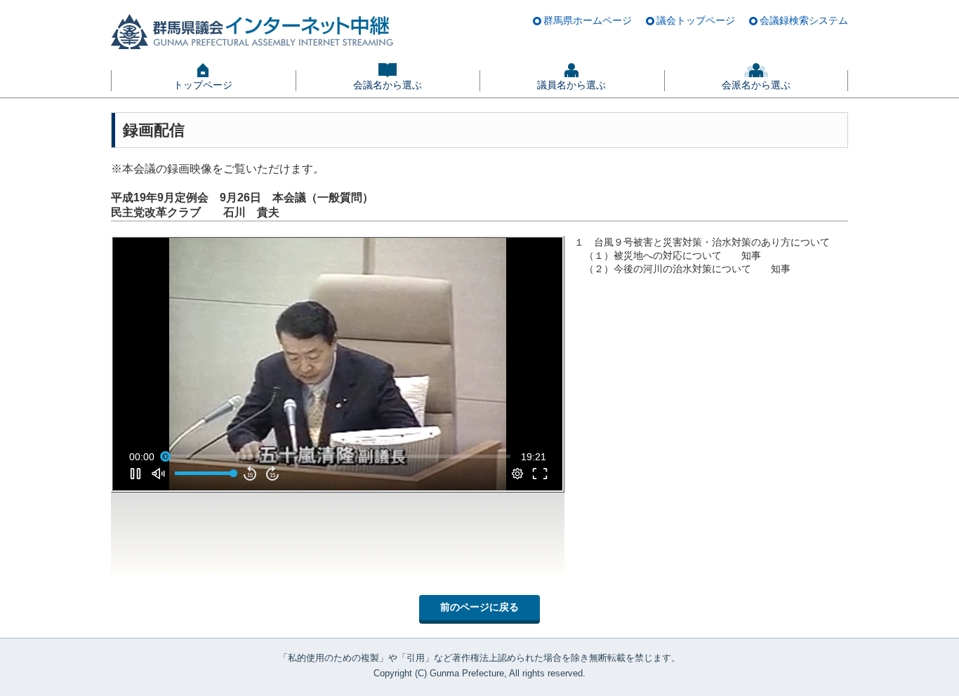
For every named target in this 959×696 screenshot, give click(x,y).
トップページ (202, 85)
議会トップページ (695, 20)
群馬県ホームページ (587, 20)
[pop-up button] (517, 473)
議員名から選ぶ (571, 85)
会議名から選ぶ (387, 85)
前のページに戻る (479, 607)
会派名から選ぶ (756, 85)
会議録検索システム (804, 20)
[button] (340, 367)
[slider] (337, 456)
